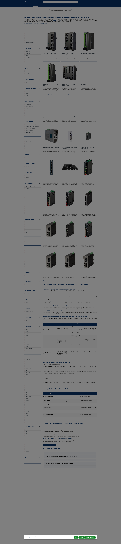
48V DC (27, 339)
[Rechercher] (77, 2)
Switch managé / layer (30, 290)
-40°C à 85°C (28, 374)
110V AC (27, 342)
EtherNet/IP (28, 175)
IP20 (26, 429)
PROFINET (27, 177)
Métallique (27, 73)
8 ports (27, 241)
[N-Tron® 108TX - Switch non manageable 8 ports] (70, 104)
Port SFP (26, 194)
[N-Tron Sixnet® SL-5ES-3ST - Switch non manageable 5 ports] (89, 229)
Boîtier (26, 68)
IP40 (26, 433)
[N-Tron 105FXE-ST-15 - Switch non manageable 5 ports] (51, 260)
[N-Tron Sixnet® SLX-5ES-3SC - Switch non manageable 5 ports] (89, 167)
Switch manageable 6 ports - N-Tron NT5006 (51, 147)
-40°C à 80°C (28, 372)
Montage (27, 442)
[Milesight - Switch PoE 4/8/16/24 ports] (70, 167)
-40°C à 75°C (28, 370)
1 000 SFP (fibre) (28, 104)
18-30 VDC (27, 55)
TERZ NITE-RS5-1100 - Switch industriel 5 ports (88, 54)
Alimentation (28, 48)
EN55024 (27, 415)
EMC (26, 409)
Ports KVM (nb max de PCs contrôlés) (33, 239)
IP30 (26, 431)
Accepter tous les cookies (90, 537)
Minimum (27, 460)
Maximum (36, 460)
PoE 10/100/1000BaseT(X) (30, 128)
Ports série (27, 259)
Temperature (27, 308)
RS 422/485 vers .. (28, 281)
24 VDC (27, 59)
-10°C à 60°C (28, 359)
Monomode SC (28, 141)
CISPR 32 (27, 402)
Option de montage (29, 183)
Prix (25, 457)
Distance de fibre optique (30, 88)
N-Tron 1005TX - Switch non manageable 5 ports (69, 241)
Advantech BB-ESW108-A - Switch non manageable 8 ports (50, 179)
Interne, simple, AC (29, 348)
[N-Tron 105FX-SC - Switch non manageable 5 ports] (51, 229)
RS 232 (27, 284)
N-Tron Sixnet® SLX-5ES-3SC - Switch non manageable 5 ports (88, 179)
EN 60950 (27, 422)
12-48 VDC (27, 333)
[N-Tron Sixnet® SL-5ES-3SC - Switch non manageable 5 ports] (70, 198)
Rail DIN (27, 157)
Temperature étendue (29, 311)
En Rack (27, 446)
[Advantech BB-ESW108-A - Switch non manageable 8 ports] (51, 167)
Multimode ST (28, 148)
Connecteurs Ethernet (30, 79)
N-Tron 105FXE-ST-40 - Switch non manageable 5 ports (68, 272)
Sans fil (27, 115)
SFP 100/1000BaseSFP (29, 132)
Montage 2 (27, 154)
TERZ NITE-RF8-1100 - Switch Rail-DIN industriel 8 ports (68, 54)
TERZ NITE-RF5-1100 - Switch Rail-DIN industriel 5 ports (49, 54)
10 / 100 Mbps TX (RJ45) (30, 106)
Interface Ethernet (29, 121)
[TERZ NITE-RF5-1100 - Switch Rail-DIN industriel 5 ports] (51, 41)
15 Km (27, 91)
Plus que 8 (27, 166)
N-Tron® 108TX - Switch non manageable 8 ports (69, 116)
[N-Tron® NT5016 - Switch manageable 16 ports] (51, 104)
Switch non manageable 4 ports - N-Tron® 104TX (88, 116)
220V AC (27, 346)
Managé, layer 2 (28, 293)
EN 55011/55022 (29, 411)
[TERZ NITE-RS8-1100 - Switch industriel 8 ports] (51, 73)
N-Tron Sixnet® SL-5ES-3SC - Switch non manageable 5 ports (69, 210)
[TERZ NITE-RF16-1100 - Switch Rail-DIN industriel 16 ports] (70, 73)
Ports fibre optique (29, 248)
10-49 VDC (27, 329)
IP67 (26, 435)
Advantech (27, 33)
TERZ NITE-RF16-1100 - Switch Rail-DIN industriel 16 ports (68, 85)
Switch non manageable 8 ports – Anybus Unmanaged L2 (69, 148)
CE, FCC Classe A (28, 396)
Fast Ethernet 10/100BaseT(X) (31, 124)
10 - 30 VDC (28, 51)
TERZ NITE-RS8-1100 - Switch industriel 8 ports (50, 85)
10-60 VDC (27, 331)
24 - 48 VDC (28, 57)
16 (26, 232)
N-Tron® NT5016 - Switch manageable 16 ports (50, 116)
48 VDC (27, 61)
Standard (27, 188)
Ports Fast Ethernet (29, 203)
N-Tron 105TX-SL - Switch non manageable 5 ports (88, 210)
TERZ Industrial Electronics (30, 42)
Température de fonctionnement (32, 357)
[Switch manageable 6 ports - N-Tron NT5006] (51, 135)
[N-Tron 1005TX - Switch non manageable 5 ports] (70, 229)
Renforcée (27, 302)
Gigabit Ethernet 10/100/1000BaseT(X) (32, 126)
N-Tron (27, 40)
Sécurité (26, 299)
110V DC (27, 344)
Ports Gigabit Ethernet (30, 219)
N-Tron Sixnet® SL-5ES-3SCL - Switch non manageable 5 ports (50, 210)
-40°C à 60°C (28, 363)
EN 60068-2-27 (28, 417)
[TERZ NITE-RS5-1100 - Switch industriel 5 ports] (89, 41)
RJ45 (26, 82)
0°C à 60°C (27, 376)
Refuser (76, 537)
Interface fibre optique (30, 139)
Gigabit (27, 110)
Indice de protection (29, 426)
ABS (26, 385)
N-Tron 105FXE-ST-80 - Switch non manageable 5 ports (86, 272)
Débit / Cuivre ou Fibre (29, 101)
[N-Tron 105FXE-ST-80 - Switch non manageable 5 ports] (89, 260)
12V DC (27, 335)
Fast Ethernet (28, 108)
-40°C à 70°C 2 (28, 368)
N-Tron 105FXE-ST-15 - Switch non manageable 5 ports (49, 272)
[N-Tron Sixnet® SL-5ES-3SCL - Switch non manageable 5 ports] (51, 198)
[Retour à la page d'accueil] (29, 2)
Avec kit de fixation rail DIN (30, 186)
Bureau (27, 444)
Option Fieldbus (28, 172)
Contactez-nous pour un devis (49, 444)
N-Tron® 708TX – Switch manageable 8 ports (88, 84)
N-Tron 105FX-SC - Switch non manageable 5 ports (51, 241)
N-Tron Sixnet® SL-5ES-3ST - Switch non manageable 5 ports (87, 241)
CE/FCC (27, 398)
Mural (27, 449)
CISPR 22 (27, 400)
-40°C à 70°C (28, 366)
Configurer (82, 537)
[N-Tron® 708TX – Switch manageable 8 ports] (89, 73)
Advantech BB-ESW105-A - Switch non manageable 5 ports (87, 148)
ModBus (27, 275)
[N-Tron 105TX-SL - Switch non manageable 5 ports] (89, 198)
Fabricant (27, 31)
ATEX (27, 387)
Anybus (27, 35)
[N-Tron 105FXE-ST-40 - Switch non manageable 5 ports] (70, 260)
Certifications (28, 383)
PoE (26, 350)
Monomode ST (28, 143)
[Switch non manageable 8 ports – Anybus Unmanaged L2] (70, 135)
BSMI (27, 390)
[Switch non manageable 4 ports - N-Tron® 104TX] (89, 104)
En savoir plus (28, 537)
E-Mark (27, 407)
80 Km (27, 95)
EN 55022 (27, 413)
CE (26, 392)
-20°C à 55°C (28, 361)
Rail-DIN (27, 451)
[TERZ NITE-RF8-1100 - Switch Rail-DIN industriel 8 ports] (70, 41)
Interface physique (29, 317)
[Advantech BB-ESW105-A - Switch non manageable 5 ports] (89, 135)
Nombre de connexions (30, 163)
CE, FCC (27, 394)
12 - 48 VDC (28, 53)
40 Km (27, 93)
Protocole (27, 272)
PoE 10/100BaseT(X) (29, 130)
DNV (26, 405)
